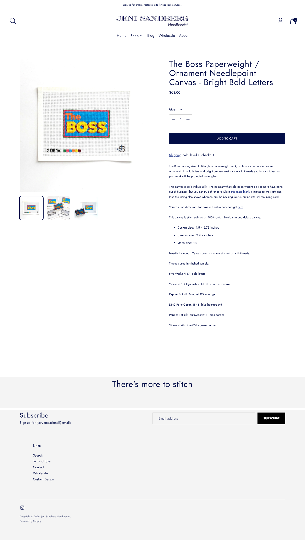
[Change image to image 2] (58, 208)
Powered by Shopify (30, 521)
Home (121, 35)
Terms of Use (41, 461)
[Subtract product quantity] (173, 120)
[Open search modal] (13, 21)
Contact (38, 467)
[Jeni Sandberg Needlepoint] (152, 21)
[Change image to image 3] (86, 208)
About (183, 35)
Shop (135, 35)
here (240, 207)
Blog (150, 35)
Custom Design (43, 479)
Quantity (175, 109)
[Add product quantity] (188, 120)
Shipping (175, 155)
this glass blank (240, 192)
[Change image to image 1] (31, 208)
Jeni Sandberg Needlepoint (55, 516)
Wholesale (167, 35)
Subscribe (271, 418)
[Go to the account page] (280, 21)
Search (38, 455)
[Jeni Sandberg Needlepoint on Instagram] (22, 508)
